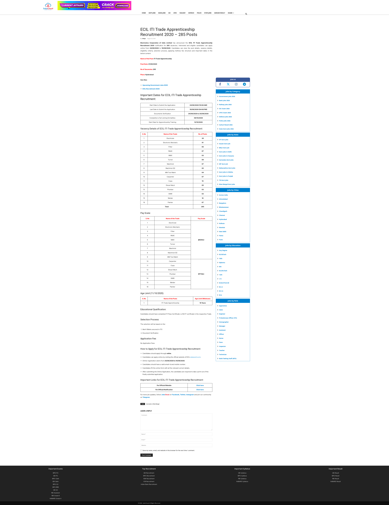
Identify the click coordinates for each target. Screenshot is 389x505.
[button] (246, 14)
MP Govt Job (223, 164)
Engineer (222, 314)
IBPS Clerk (55, 478)
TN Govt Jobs (223, 180)
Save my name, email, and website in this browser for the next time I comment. (169, 450)
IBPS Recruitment (149, 476)
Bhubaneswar (224, 207)
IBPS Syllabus (242, 476)
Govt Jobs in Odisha (226, 172)
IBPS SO (55, 484)
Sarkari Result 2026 (225, 125)
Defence (191, 13)
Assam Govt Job (224, 144)
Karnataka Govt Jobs (226, 160)
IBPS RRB (55, 487)
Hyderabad (223, 219)
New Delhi (222, 231)
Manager (222, 326)
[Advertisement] (177, 20)
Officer (221, 334)
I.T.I (220, 279)
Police (199, 13)
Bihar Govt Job (224, 148)
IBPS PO (55, 473)
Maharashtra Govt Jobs (227, 168)
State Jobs (207, 13)
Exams (230, 13)
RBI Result (335, 478)
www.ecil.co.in (195, 357)
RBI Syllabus (242, 478)
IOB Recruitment (148, 481)
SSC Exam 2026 (224, 109)
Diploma (222, 263)
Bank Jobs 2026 (224, 100)
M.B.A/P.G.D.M (224, 283)
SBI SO (55, 490)
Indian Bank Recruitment (149, 484)
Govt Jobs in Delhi (225, 152)
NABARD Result (335, 481)
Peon (221, 342)
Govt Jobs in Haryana (226, 156)
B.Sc (220, 295)
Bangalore (222, 203)
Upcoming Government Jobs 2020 (155, 85)
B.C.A (221, 287)
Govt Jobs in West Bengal (152, 404)
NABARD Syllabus (242, 481)
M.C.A (221, 291)
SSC (169, 13)
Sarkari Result (219, 13)
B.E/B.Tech (222, 254)
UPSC (175, 13)
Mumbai (222, 227)
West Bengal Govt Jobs (227, 184)
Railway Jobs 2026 (225, 104)
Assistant (222, 330)
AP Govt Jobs (223, 140)
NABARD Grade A (55, 498)
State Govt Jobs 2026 (226, 129)
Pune (221, 240)
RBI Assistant (55, 493)
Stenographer (224, 322)
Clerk (221, 310)
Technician (223, 354)
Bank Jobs (162, 13)
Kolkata (221, 223)
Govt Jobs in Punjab (226, 176)
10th (220, 258)
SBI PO (55, 476)
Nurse (221, 338)
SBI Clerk (55, 481)
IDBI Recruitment (148, 478)
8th (220, 267)
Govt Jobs (152, 13)
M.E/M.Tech (223, 271)
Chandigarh (223, 211)
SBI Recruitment (149, 473)
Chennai (222, 215)
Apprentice (223, 306)
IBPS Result (335, 476)
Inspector (222, 346)
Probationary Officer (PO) (228, 318)
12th (220, 275)
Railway (182, 13)
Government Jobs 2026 (227, 96)
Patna (221, 236)
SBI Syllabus (242, 473)
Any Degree (223, 250)
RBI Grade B (56, 495)
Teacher (222, 350)
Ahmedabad (223, 199)
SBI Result (335, 473)
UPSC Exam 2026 (225, 113)
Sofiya (144, 38)
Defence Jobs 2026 (225, 117)
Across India (223, 195)
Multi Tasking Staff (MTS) (227, 358)
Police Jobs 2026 (224, 121)
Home (144, 13)
